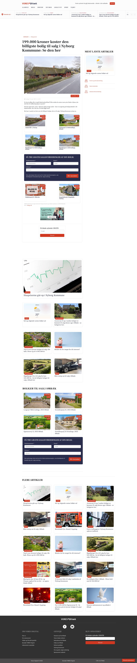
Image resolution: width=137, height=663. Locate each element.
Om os (24, 635)
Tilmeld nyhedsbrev (128, 660)
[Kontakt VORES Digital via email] (72, 627)
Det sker (49, 7)
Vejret (73, 7)
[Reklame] (52, 213)
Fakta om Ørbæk (58, 643)
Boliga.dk (29, 205)
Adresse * (28, 167)
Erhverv (40, 7)
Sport (66, 7)
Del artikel (73, 96)
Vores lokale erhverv (59, 638)
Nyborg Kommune (59, 647)
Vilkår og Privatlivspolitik (29, 640)
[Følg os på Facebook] (65, 627)
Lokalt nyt (58, 7)
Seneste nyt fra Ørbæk (60, 635)
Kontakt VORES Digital (28, 643)
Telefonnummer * (31, 160)
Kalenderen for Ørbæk (60, 640)
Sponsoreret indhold (59, 652)
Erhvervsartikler (58, 645)
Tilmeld (112, 3)
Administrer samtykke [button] (28, 645)
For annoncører (26, 638)
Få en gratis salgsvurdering (61, 650)
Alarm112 (25, 7)
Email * (55, 160)
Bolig (33, 7)
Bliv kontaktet (72, 176)
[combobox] (25, 453)
